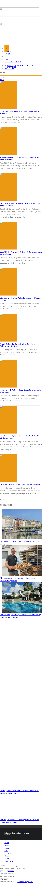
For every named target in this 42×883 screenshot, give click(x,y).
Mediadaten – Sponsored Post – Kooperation (18, 66)
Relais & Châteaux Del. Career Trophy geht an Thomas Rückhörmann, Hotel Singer (17, 345)
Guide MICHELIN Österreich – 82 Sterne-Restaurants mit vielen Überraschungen (21, 253)
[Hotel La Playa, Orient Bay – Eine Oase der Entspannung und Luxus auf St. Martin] (22, 597)
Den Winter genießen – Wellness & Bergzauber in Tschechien (20, 484)
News (6, 845)
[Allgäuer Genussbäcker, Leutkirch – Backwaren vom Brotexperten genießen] (22, 561)
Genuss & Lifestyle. (13, 62)
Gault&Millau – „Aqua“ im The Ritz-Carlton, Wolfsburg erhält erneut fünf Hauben (20, 204)
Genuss (7, 859)
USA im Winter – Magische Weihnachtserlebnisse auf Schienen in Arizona (20, 299)
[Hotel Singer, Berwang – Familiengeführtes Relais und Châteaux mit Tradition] (22, 806)
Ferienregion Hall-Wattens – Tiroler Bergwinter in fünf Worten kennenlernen (21, 391)
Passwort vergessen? (25, 882)
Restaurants (8, 853)
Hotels (6, 856)
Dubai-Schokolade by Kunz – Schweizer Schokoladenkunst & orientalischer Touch (20, 437)
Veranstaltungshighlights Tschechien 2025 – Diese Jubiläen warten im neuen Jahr (19, 158)
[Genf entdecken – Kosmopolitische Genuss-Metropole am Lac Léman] (22, 524)
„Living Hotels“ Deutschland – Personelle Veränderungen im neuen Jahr (20, 112)
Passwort (3, 876)
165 (7, 499)
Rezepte (7, 848)
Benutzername (5, 874)
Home (6, 843)
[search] (17, 866)
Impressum (9, 68)
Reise (6, 851)
